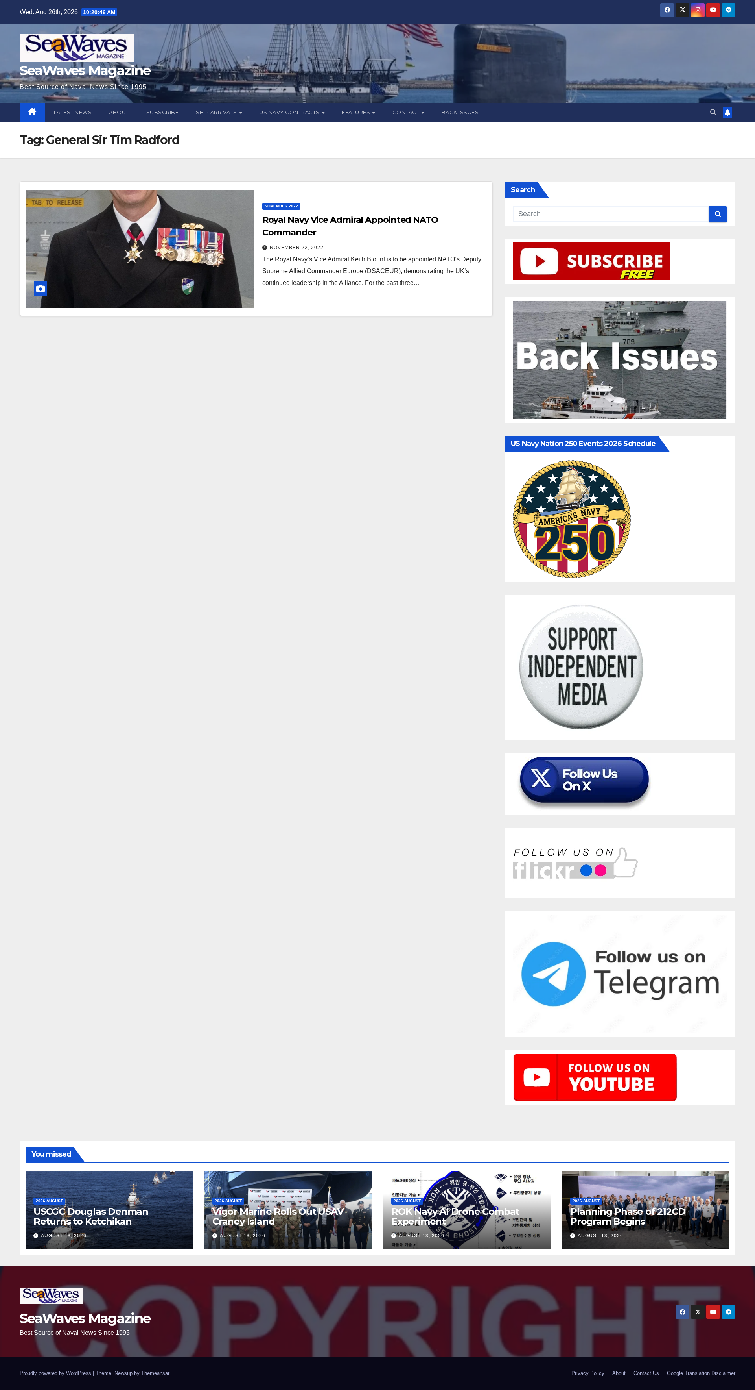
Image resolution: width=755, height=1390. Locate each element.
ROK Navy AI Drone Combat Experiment (455, 1216)
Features (357, 112)
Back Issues (460, 112)
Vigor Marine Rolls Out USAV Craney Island (278, 1216)
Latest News (73, 112)
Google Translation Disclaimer (701, 1373)
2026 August (49, 1201)
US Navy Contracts (290, 112)
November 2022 (281, 206)
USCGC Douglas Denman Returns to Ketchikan (90, 1216)
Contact (406, 112)
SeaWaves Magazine (85, 70)
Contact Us (646, 1373)
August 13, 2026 (64, 1235)
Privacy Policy (587, 1373)
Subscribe (162, 112)
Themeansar (155, 1373)
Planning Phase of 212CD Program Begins (627, 1216)
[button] (713, 112)
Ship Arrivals (217, 112)
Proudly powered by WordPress (56, 1373)
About (119, 112)
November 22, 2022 (297, 247)
